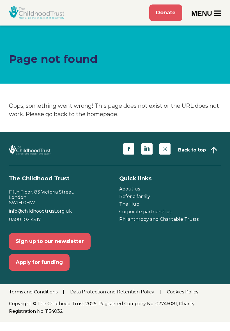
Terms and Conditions (34, 292)
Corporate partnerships (145, 211)
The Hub (129, 204)
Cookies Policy (183, 292)
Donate (166, 13)
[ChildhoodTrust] (37, 12)
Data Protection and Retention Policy (112, 292)
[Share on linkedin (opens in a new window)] (147, 149)
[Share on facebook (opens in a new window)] (128, 149)
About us (129, 189)
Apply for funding (39, 262)
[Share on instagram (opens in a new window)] (165, 149)
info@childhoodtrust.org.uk (40, 211)
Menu (201, 13)
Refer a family (134, 196)
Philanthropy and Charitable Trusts (159, 219)
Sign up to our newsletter (50, 241)
